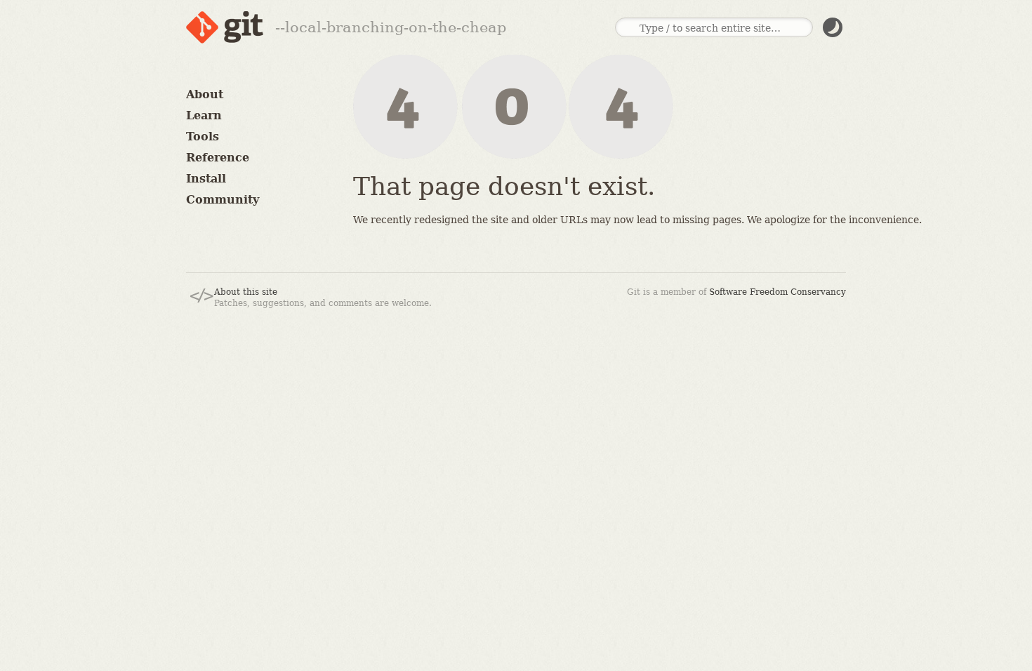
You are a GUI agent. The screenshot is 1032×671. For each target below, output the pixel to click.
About (204, 94)
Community (222, 199)
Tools (202, 136)
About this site (245, 292)
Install (206, 178)
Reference (217, 157)
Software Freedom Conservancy (777, 292)
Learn (204, 115)
